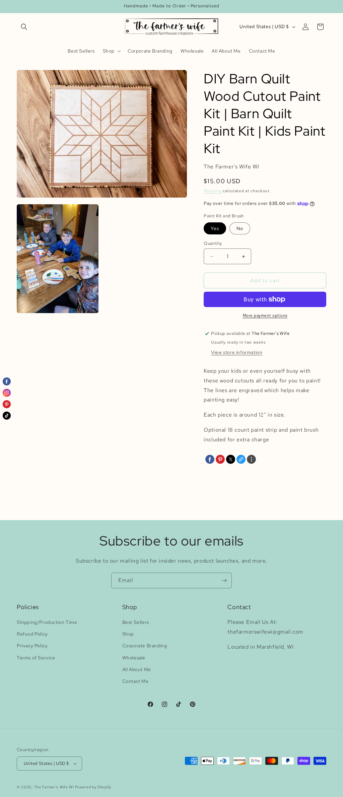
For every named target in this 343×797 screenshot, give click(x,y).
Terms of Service (36, 658)
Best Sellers (135, 622)
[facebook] (209, 459)
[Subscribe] (224, 580)
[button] (24, 26)
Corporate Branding (144, 646)
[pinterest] (220, 459)
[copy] (241, 459)
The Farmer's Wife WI (54, 787)
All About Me (136, 669)
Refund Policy (32, 634)
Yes (215, 228)
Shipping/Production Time (47, 622)
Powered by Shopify (93, 787)
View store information (236, 352)
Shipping (213, 191)
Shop (128, 634)
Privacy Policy (32, 646)
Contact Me (135, 681)
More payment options (265, 315)
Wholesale (133, 658)
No (239, 228)
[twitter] (230, 459)
